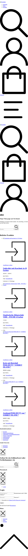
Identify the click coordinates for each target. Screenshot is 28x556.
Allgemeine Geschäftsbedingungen (11, 434)
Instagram (5, 445)
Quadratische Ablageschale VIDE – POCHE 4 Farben (13, 316)
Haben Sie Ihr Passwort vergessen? (17, 500)
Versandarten (6, 438)
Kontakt (5, 7)
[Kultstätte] (3, 124)
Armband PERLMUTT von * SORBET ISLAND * (14, 414)
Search (16, 229)
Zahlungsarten (6, 437)
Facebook (5, 447)
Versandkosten (9, 278)
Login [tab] (4, 486)
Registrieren (13, 505)
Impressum (5, 439)
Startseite (5, 4)
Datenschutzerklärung (8, 433)
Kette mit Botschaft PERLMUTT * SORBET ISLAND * (12, 365)
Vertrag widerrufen (7, 435)
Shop (4, 6)
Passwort (16, 497)
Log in (2, 502)
